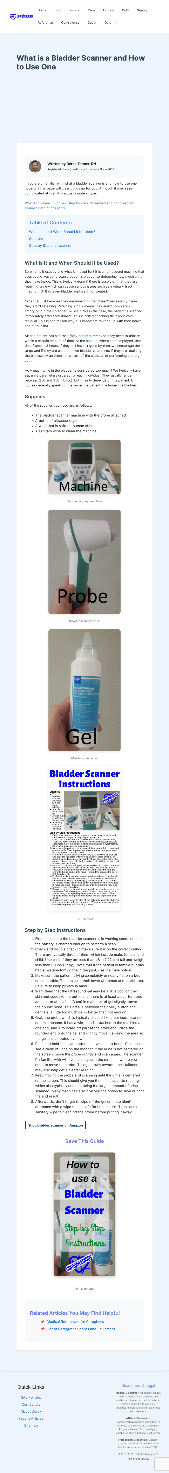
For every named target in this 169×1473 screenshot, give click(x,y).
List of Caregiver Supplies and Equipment (81, 1329)
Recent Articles (30, 1418)
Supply (142, 10)
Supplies (59, 203)
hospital (92, 341)
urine (138, 276)
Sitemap (31, 1425)
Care (91, 10)
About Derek (31, 1411)
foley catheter (81, 336)
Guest (92, 23)
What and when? (37, 203)
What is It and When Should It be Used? (62, 232)
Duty (125, 10)
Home (42, 10)
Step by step (78, 203)
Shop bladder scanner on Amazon (55, 1125)
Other (108, 23)
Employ (108, 10)
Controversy (70, 23)
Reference (45, 23)
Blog (58, 10)
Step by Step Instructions (50, 245)
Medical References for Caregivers (75, 1322)
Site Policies (31, 1397)
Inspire (74, 10)
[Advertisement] (84, 107)
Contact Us (31, 1404)
